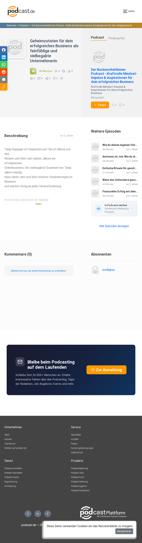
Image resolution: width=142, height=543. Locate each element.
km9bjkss (109, 270)
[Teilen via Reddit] (3, 72)
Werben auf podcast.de (15, 448)
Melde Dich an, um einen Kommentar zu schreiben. (39, 270)
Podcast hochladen (13, 473)
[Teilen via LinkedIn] (3, 57)
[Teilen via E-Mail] (3, 79)
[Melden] (61, 78)
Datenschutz (77, 452)
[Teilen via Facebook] (3, 50)
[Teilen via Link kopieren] (3, 86)
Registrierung (10, 481)
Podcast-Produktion (80, 490)
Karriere (8, 439)
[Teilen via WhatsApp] (3, 64)
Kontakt (75, 439)
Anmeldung (10, 486)
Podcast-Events (11, 477)
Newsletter (76, 435)
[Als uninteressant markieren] (63, 71)
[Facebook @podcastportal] (47, 513)
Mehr (39, 204)
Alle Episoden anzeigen (114, 226)
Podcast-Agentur (79, 486)
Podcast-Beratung (79, 468)
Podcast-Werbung (79, 481)
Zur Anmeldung (109, 370)
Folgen (102, 104)
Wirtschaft (97, 97)
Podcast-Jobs (77, 473)
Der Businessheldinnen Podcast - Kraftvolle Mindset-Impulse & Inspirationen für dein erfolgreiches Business (114, 76)
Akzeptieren (124, 531)
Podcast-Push (77, 477)
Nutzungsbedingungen (82, 448)
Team (7, 435)
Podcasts (24, 25)
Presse (74, 443)
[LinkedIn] (37, 513)
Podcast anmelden (13, 468)
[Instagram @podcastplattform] (28, 513)
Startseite (11, 25)
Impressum (10, 443)
